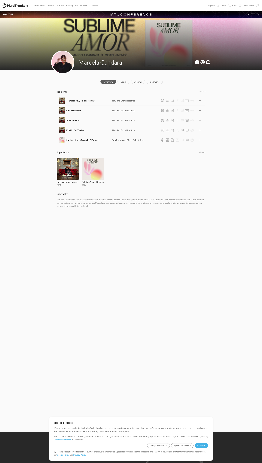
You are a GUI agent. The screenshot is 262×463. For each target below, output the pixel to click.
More (94, 5)
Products (38, 5)
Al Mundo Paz (73, 120)
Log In (223, 5)
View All (202, 91)
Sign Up (211, 5)
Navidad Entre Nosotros (123, 100)
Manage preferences (158, 445)
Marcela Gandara (100, 62)
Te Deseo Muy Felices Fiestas (80, 100)
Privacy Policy (79, 455)
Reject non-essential (182, 445)
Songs (49, 5)
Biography (154, 81)
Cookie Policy (63, 455)
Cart (234, 5)
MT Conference (82, 5)
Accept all (201, 445)
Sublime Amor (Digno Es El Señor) (82, 140)
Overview (108, 81)
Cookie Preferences (62, 439)
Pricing (69, 5)
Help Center (248, 5)
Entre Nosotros (73, 110)
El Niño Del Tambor (75, 130)
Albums (138, 81)
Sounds (59, 5)
